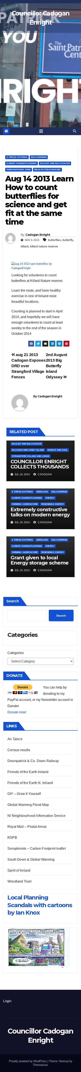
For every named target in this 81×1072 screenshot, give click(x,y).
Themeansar (40, 1064)
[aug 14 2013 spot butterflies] (40, 265)
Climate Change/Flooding (21, 163)
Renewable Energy (52, 504)
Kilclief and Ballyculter (55, 163)
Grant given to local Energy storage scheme (40, 560)
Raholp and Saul (58, 450)
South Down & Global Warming (30, 859)
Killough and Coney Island (28, 450)
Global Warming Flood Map (28, 804)
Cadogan (44, 474)
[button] (74, 131)
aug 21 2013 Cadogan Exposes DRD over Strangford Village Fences (28, 366)
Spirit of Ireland (18, 870)
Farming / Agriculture (25, 504)
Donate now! (16, 712)
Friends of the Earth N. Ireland (30, 783)
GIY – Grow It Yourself (24, 794)
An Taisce (14, 739)
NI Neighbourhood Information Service (36, 815)
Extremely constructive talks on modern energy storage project (40, 514)
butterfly (68, 240)
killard (24, 246)
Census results (18, 750)
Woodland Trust (19, 881)
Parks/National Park (18, 169)
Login (7, 1001)
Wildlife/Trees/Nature (47, 169)
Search (12, 601)
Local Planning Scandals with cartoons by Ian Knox (39, 905)
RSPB (12, 837)
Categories (15, 653)
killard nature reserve (44, 246)
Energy (49, 498)
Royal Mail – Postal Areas (27, 826)
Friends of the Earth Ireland (28, 772)
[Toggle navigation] (41, 131)
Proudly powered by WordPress (28, 1061)
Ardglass (42, 492)
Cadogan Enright (38, 235)
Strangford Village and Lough (30, 456)
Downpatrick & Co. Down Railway (33, 761)
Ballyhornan (39, 157)
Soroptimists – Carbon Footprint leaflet (36, 848)
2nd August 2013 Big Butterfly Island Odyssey (56, 366)
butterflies (54, 240)
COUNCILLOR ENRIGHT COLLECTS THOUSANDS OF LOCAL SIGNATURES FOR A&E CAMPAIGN (40, 469)
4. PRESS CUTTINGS (16, 157)
